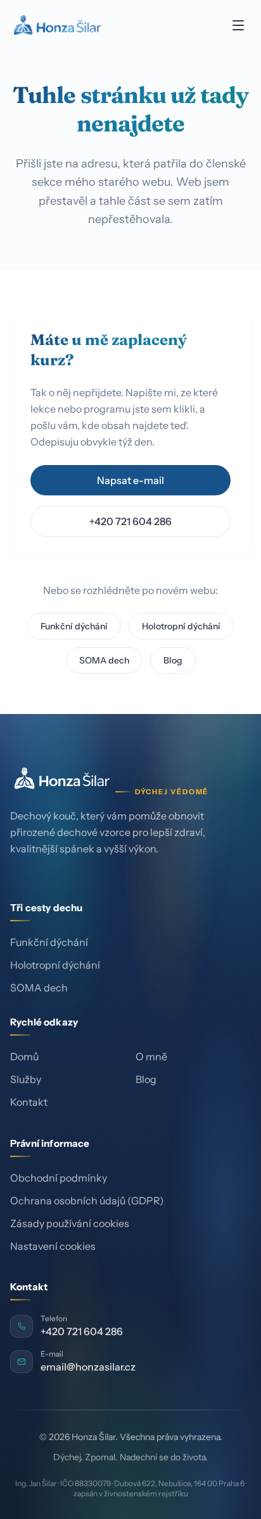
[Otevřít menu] (238, 25)
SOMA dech (104, 660)
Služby (25, 1080)
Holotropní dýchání (181, 626)
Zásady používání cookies (69, 1223)
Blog (172, 660)
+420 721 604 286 (130, 521)
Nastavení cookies (53, 1246)
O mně (151, 1057)
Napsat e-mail (130, 480)
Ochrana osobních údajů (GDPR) (87, 1200)
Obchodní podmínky (58, 1177)
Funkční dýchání (74, 626)
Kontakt (29, 1102)
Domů (24, 1057)
